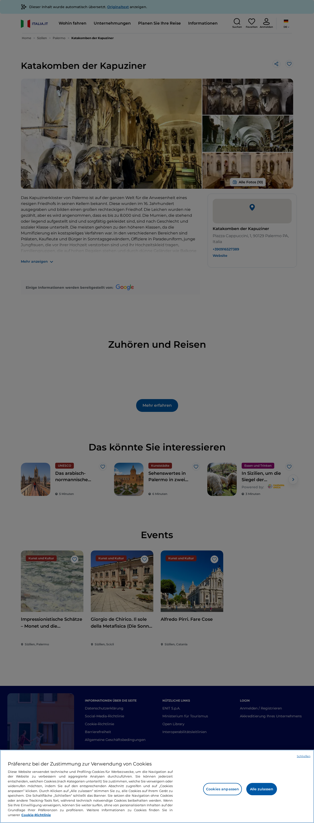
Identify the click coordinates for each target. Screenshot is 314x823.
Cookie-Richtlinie (36, 815)
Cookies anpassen (222, 789)
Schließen (303, 756)
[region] (157, 786)
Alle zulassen (262, 789)
